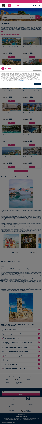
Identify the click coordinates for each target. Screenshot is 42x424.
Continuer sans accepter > (37, 70)
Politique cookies (21, 80)
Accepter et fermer (37, 83)
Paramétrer (30, 83)
